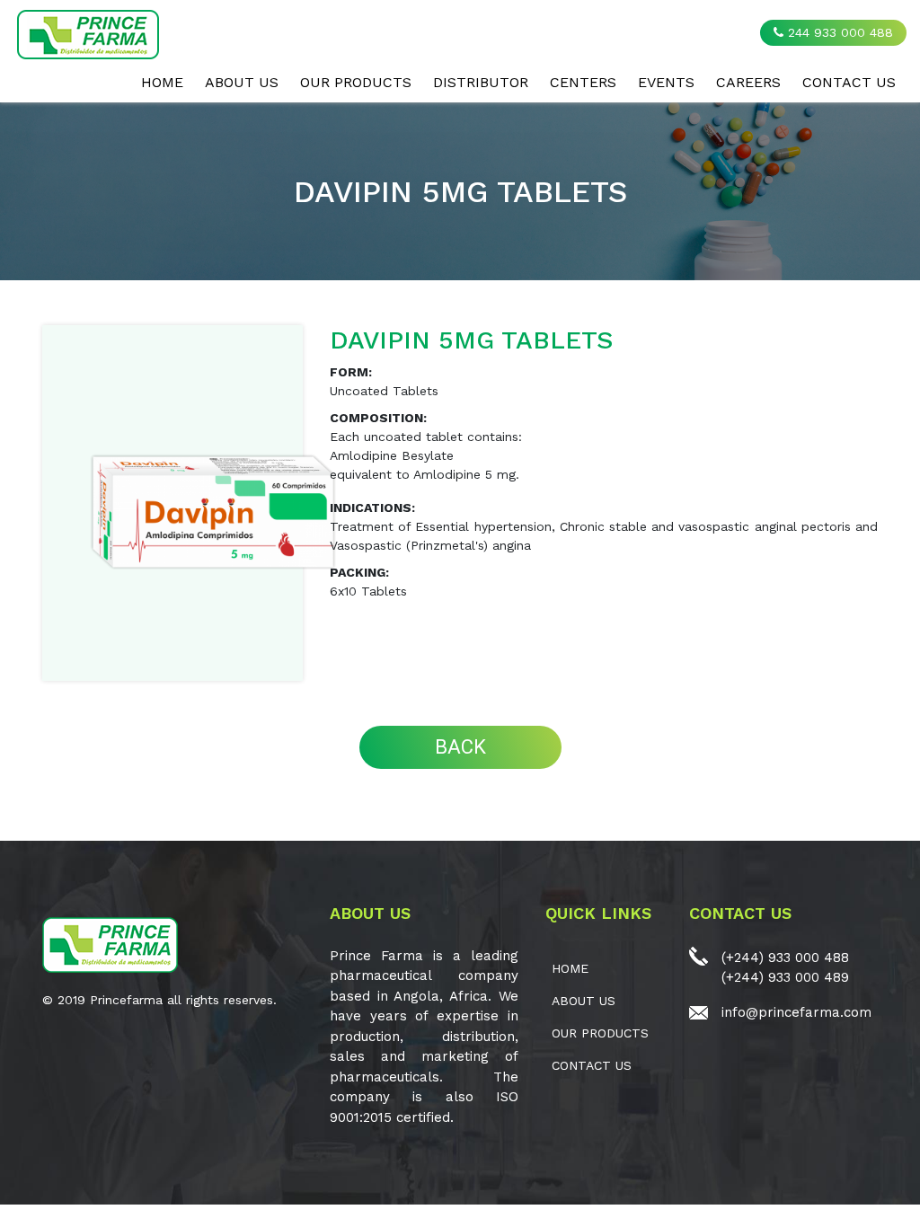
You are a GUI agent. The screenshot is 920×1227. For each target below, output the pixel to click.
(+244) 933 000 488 (785, 957)
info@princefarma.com (796, 1012)
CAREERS (748, 82)
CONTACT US (849, 82)
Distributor (480, 82)
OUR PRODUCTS (355, 82)
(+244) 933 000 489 (785, 977)
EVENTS (666, 82)
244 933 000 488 (838, 32)
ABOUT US (242, 82)
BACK (460, 747)
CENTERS (583, 82)
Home (162, 82)
